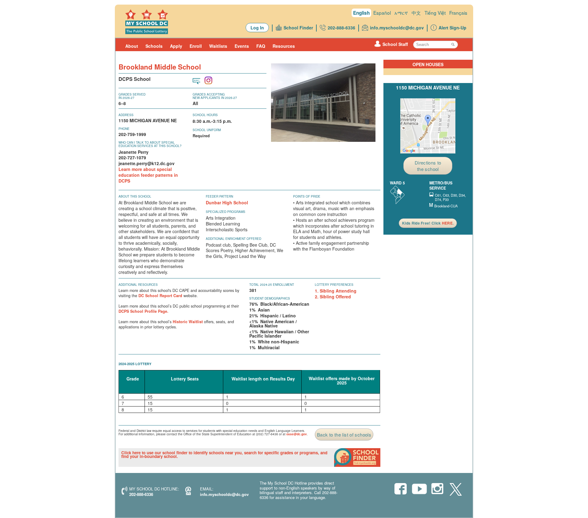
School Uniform (207, 130)
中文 (416, 12)
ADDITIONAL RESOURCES (138, 284)
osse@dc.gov (296, 434)
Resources (284, 46)
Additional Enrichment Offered (233, 238)
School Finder (298, 28)
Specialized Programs (225, 212)
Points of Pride (306, 196)
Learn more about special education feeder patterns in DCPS (148, 175)
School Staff (395, 44)
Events (242, 46)
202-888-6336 (341, 28)
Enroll (196, 46)
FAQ (260, 46)
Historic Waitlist (188, 321)
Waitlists (218, 46)
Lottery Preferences (334, 284)
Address (126, 115)
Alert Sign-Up (452, 28)
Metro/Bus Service (440, 185)
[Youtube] (419, 490)
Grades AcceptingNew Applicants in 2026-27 (215, 96)
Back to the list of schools (344, 434)
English (361, 12)
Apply (176, 46)
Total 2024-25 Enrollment (271, 284)
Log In (257, 28)
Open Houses (428, 64)
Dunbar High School (227, 202)
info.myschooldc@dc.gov (397, 28)
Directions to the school (428, 165)
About (131, 46)
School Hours (205, 115)
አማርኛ (401, 12)
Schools (154, 46)
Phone (124, 129)
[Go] (454, 44)
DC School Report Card (160, 295)
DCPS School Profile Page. (143, 311)
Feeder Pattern (219, 196)
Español (382, 12)
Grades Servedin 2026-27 (132, 96)
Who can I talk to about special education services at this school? (150, 144)
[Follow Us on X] (456, 490)
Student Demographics (269, 298)
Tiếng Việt (435, 12)
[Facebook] (400, 489)
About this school (135, 196)
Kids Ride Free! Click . (428, 223)
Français (458, 12)
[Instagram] (437, 489)
